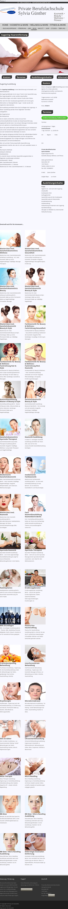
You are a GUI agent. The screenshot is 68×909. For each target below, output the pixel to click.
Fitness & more (58, 24)
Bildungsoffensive (9, 28)
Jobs (29, 28)
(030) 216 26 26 (50, 166)
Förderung (22, 28)
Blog (34, 28)
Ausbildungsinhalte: (42, 77)
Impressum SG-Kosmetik (7, 908)
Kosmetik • (59, 13)
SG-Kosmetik (15, 904)
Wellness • (59, 17)
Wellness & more (39, 24)
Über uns (62, 28)
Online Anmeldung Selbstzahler (54, 118)
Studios (54, 28)
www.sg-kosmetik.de (47, 160)
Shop (47, 28)
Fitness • (58, 20)
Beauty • (58, 15)
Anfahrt (34, 30)
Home (5, 24)
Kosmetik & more (19, 24)
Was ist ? (41, 28)
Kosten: (7, 77)
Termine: (21, 77)
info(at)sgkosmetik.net (41, 3)
